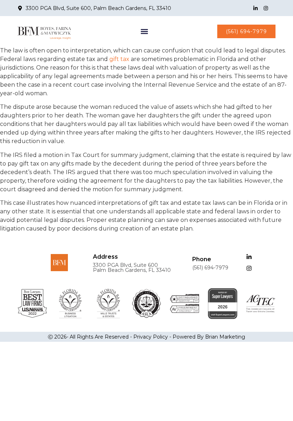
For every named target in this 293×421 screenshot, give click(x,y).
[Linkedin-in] (255, 8)
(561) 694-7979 (210, 267)
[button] (144, 31)
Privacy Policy (150, 337)
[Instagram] (265, 8)
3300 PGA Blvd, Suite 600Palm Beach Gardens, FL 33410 (132, 267)
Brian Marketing (225, 337)
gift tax (119, 59)
